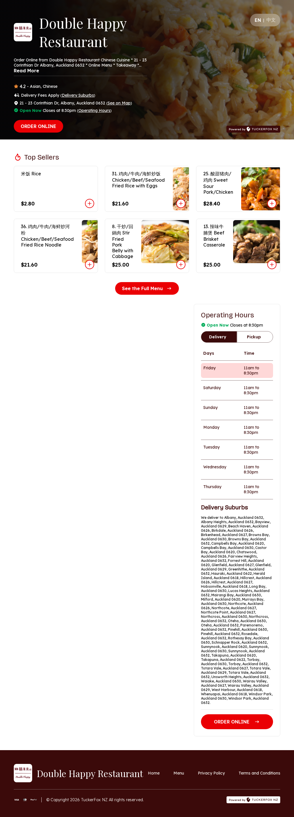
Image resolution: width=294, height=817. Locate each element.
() (77, 95)
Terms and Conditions (259, 773)
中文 (271, 20)
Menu (178, 773)
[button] (56, 189)
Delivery (217, 336)
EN (258, 20)
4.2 (23, 86)
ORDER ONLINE (38, 126)
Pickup (254, 336)
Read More (26, 70)
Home (154, 773)
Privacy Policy (211, 773)
